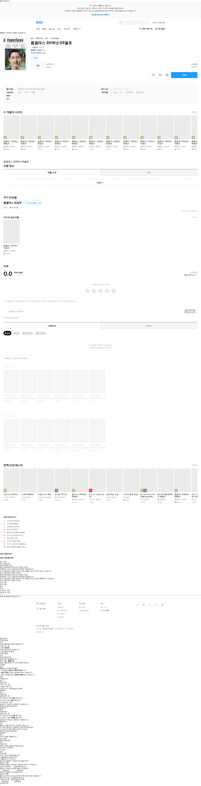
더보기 (195, 112)
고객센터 (42, 603)
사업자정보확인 (69, 628)
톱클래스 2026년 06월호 (45, 142)
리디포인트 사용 (6, 702)
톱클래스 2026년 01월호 (130, 142)
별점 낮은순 (40, 333)
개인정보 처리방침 (48, 628)
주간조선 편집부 (9, 497)
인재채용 (103, 610)
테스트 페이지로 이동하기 (101, 14)
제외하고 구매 (5, 590)
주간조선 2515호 (10, 494)
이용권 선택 (4, 686)
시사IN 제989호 (27, 494)
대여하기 (3, 748)
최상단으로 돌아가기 (13, 596)
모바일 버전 (4, 783)
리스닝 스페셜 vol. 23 (96, 495)
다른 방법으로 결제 (7, 651)
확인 (1, 677)
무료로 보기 (4, 688)
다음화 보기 (4, 759)
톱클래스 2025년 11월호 (164, 142)
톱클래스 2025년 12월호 (147, 142)
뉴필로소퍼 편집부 (44, 497)
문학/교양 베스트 (10, 517)
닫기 (5, 738)
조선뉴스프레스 (36, 53)
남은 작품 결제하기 (6, 663)
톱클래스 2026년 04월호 (79, 142)
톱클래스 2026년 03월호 (96, 142)
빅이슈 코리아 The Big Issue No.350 (147, 495)
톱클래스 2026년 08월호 (10, 142)
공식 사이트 (13, 208)
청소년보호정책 (59, 628)
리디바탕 (60, 617)
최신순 (7, 333)
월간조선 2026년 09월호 (79, 495)
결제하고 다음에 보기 (20, 704)
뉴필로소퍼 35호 (45, 494)
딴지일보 (126, 497)
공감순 (16, 333)
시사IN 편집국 (26, 497)
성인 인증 (3, 582)
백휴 (193, 499)
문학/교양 (39, 38)
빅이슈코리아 (145, 499)
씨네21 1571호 (61, 494)
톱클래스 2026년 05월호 (62, 142)
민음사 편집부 (111, 497)
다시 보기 (12, 759)
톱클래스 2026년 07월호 (28, 142)
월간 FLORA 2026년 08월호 (164, 495)
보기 (1, 738)
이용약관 (38, 628)
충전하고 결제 (5, 706)
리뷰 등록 (190, 311)
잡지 (32, 38)
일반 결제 (13, 706)
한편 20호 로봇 (112, 494)
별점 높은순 (27, 333)
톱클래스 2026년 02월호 (113, 142)
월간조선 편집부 (78, 499)
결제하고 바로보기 (6, 704)
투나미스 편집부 (95, 499)
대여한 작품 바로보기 (21, 663)
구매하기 (10, 748)
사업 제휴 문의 (84, 610)
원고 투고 (82, 607)
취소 (1, 586)
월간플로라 (161, 499)
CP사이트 (60, 614)
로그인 (158, 22)
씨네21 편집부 (60, 497)
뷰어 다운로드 (62, 610)
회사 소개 (103, 607)
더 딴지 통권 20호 (130, 494)
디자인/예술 (54, 38)
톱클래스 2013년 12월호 (10, 247)
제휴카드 (60, 607)
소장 (184, 75)
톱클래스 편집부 (36, 50)
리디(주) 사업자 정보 (42, 626)
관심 (35, 58)
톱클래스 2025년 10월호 (181, 142)
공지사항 (42, 609)
